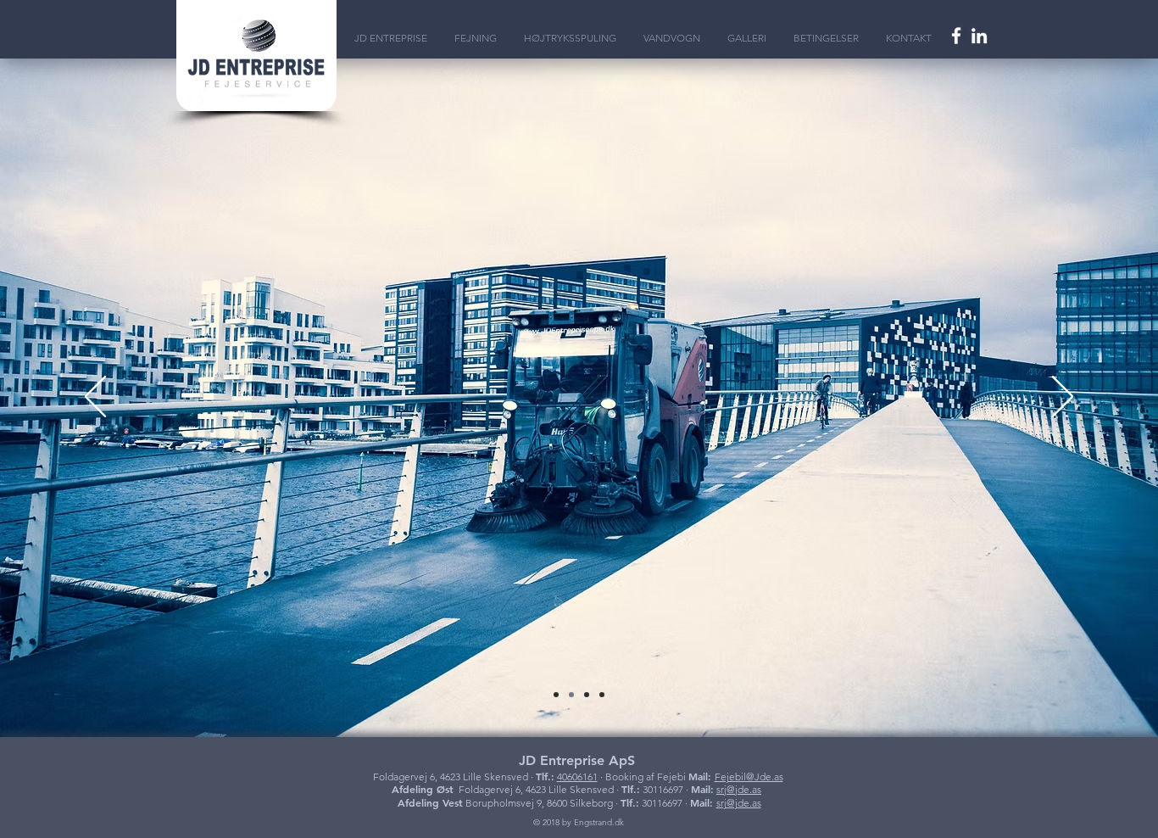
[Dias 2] (586, 694)
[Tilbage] (95, 398)
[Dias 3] (601, 694)
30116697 (663, 789)
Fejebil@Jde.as (749, 776)
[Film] (556, 694)
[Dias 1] (571, 694)
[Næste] (1062, 398)
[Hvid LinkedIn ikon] (979, 36)
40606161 (577, 776)
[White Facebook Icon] (956, 36)
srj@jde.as (738, 789)
